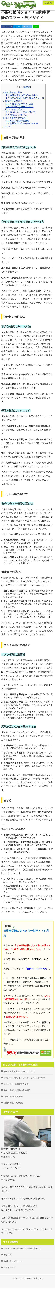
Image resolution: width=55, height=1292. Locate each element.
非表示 (27, 87)
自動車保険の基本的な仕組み (22, 95)
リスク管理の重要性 (17, 121)
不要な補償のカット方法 (19, 104)
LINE (35, 26)
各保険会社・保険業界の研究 (16, 1084)
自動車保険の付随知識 (13, 1096)
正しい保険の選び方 (13, 109)
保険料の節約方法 (12, 101)
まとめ (7, 126)
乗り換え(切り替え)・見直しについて (19, 1071)
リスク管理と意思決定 (14, 118)
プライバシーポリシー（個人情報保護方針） (22, 1248)
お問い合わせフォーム (13, 1261)
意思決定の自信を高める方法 (22, 123)
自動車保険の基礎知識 (13, 1103)
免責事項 (7, 1255)
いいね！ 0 (8, 26)
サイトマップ (9, 1267)
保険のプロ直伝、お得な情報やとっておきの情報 (24, 1078)
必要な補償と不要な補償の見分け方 (25, 98)
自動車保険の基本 (12, 92)
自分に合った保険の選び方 (21, 112)
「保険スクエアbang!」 (36, 968)
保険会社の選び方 (16, 115)
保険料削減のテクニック (19, 106)
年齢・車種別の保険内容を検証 (17, 1090)
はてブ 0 (17, 26)
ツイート (28, 26)
